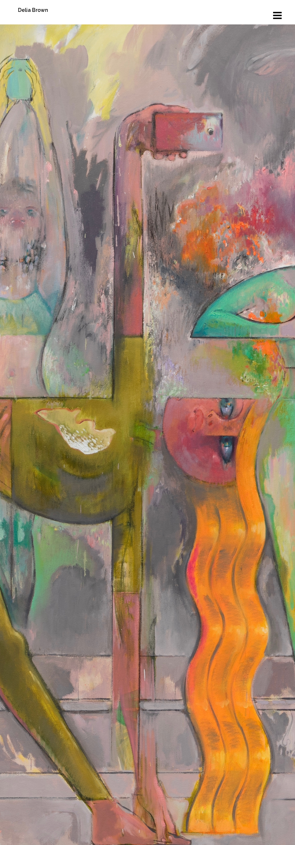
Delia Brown (33, 10)
